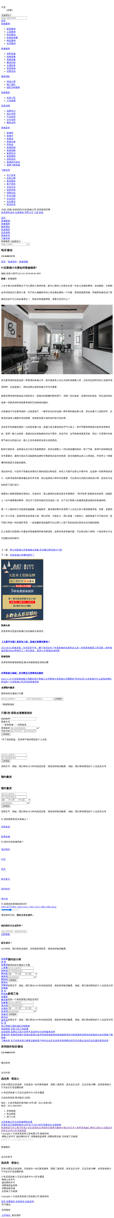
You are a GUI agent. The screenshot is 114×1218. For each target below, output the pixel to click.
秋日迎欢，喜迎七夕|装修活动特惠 (43, 650)
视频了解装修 (13, 165)
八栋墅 (78, 1128)
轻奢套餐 (11, 56)
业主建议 (11, 201)
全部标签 (56, 1125)
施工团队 (11, 84)
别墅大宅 (28, 212)
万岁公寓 (14, 1128)
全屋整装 (19, 212)
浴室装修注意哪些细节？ (22, 555)
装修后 (10, 138)
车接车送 (5, 1125)
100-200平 (38, 1125)
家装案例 (11, 29)
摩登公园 (94, 1128)
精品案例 (11, 40)
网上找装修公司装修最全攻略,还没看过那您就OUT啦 (36, 550)
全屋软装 (11, 65)
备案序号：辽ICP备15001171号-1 (17, 1139)
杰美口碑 (11, 178)
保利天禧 (47, 1128)
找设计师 (11, 81)
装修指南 (11, 147)
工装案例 (11, 32)
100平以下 (28, 1125)
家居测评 (11, 156)
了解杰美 (5, 170)
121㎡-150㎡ (29, 907)
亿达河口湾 (11, 1130)
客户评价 (11, 184)
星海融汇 (85, 1128)
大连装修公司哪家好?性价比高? (69, 679)
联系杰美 (11, 204)
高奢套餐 (11, 59)
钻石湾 (40, 1128)
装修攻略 (11, 150)
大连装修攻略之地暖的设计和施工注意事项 (33, 679)
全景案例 (11, 43)
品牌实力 (11, 111)
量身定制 (11, 62)
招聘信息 (11, 193)
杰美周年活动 (7, 212)
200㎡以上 (52, 907)
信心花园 (103, 1128)
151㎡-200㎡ (41, 907)
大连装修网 (20, 1122)
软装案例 (11, 35)
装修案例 (5, 24)
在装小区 (11, 97)
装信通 (29, 1122)
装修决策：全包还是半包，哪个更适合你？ (33, 648)
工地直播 (11, 100)
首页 (3, 21)
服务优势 (11, 122)
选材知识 (11, 159)
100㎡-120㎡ (17, 907)
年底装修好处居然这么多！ (67, 648)
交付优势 (11, 119)
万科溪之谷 (24, 1128)
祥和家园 (21, 1130)
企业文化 (11, 187)
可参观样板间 (16, 1125)
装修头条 (11, 141)
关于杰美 (11, 175)
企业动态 (11, 198)
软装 (41, 212)
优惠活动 (11, 71)
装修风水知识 (13, 162)
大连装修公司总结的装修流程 (24, 682)
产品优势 (11, 117)
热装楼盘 (5, 92)
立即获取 (5, 734)
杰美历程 (11, 190)
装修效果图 (12, 37)
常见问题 (11, 195)
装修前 (10, 133)
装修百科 (5, 127)
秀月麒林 (56, 1128)
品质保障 (5, 106)
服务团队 (5, 76)
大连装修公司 (7, 1122)
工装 (36, 212)
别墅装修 (11, 54)
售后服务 (11, 181)
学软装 (10, 144)
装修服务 (5, 48)
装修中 (10, 136)
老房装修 (11, 68)
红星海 (33, 1128)
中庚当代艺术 (68, 1128)
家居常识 (11, 153)
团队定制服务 (13, 87)
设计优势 (11, 114)
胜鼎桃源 (5, 1128)
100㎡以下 (6, 907)
